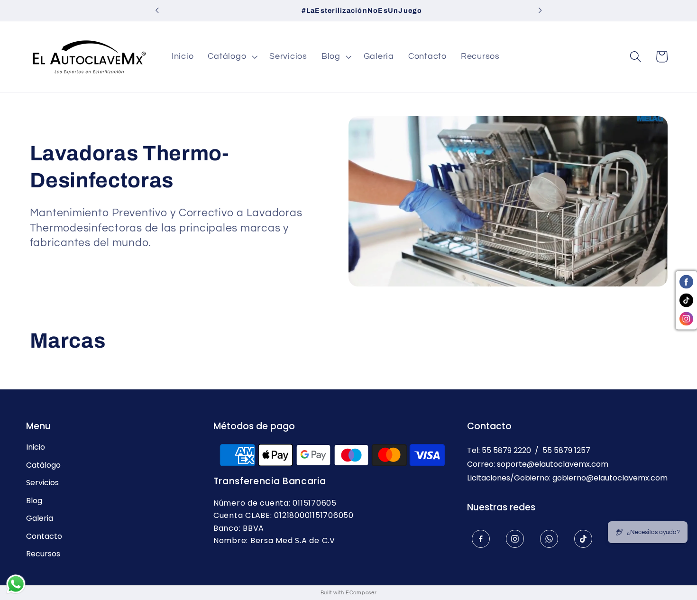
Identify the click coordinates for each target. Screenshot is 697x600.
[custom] (481, 539)
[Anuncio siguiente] (540, 10)
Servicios (42, 483)
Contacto (44, 536)
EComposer (361, 592)
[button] (231, 57)
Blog (34, 501)
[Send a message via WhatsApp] (16, 584)
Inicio (35, 447)
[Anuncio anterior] (157, 10)
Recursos (43, 554)
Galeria (39, 518)
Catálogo (43, 465)
